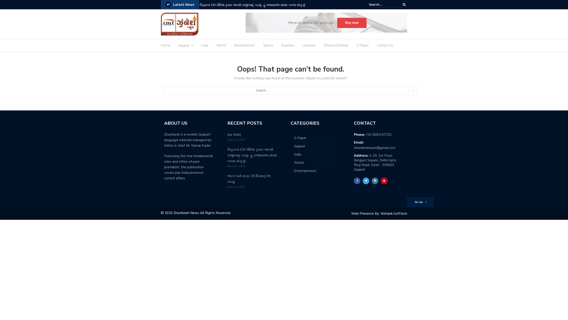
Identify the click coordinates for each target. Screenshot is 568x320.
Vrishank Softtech (394, 213)
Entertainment (244, 45)
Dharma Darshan (336, 45)
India (204, 45)
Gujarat (183, 45)
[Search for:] (382, 5)
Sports (268, 45)
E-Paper (363, 45)
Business (287, 45)
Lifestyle (309, 45)
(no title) (234, 134)
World (221, 45)
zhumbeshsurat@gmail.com (374, 148)
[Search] (404, 5)
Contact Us (385, 45)
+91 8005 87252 (379, 134)
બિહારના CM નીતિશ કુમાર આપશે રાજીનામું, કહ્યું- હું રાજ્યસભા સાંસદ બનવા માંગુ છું (252, 5)
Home (165, 45)
